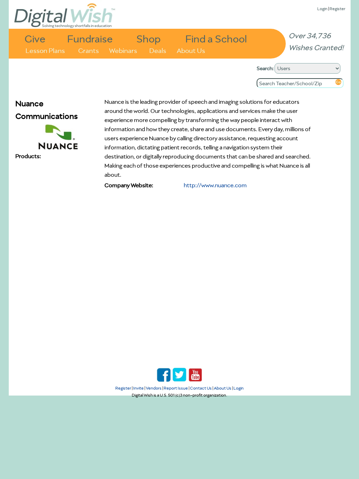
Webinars (123, 50)
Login (322, 9)
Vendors (154, 388)
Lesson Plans (45, 50)
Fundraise (90, 38)
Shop (148, 38)
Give (35, 38)
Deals (157, 50)
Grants (88, 50)
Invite (138, 388)
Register (337, 9)
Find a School (216, 38)
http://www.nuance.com (215, 185)
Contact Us (201, 388)
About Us (191, 50)
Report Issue (176, 388)
